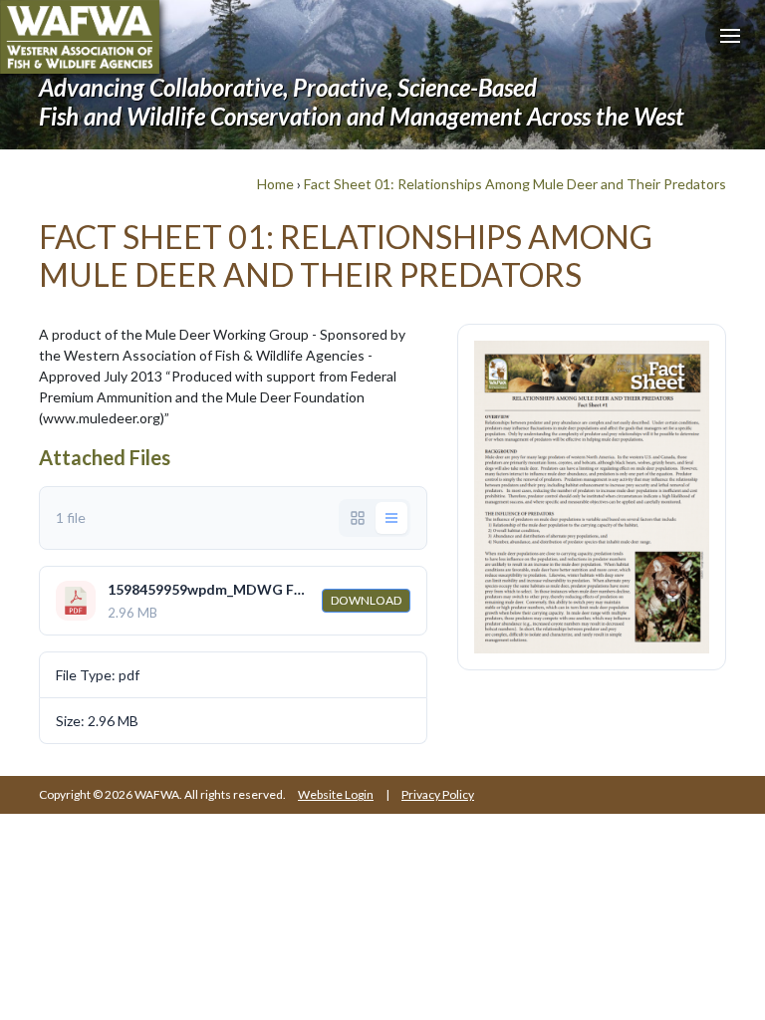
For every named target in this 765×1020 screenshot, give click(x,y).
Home (275, 183)
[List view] (391, 518)
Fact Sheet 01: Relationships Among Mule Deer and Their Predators (515, 183)
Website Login (336, 794)
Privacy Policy (437, 794)
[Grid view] (358, 518)
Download (366, 600)
